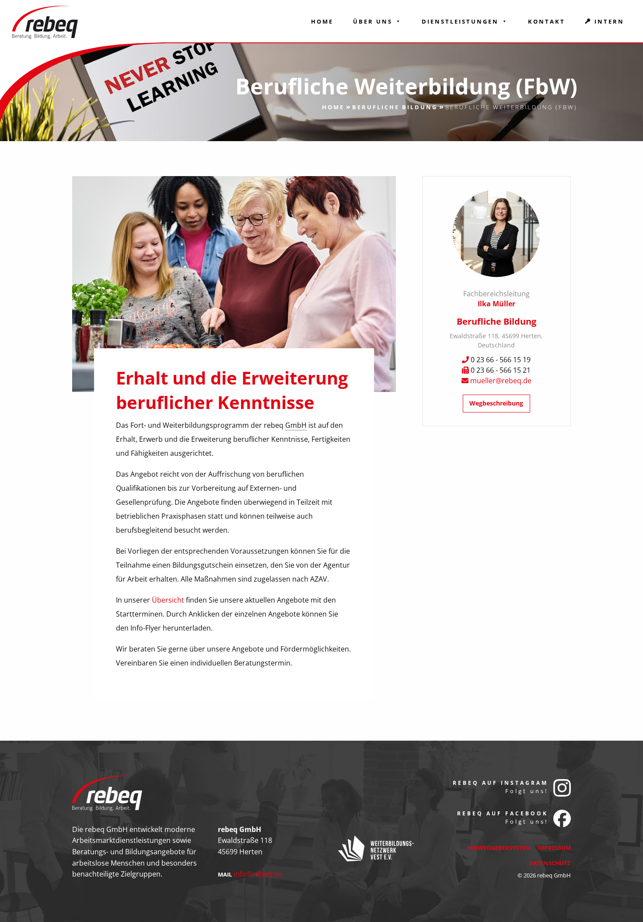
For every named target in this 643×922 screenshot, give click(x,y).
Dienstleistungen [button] (460, 21)
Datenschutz (550, 863)
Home (322, 21)
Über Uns (372, 21)
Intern (609, 21)
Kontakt (546, 21)
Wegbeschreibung (496, 403)
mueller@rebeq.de (500, 380)
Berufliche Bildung (394, 107)
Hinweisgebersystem (499, 848)
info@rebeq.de (258, 874)
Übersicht (169, 600)
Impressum (554, 848)
